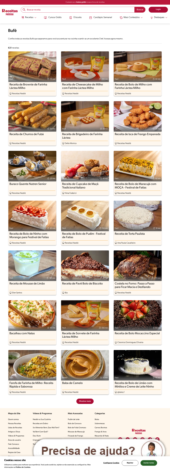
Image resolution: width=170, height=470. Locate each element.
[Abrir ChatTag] (99, 451)
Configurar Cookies (111, 463)
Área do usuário (14, 440)
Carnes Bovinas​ (101, 428)
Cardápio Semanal (103, 17)
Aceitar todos (148, 463)
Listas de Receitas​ (15, 428)
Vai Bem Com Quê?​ (40, 432)
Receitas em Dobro (40, 424)
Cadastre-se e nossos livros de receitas (85, 2)
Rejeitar (130, 463)
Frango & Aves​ (101, 432)
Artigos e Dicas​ (14, 432)
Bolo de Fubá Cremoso (77, 428)
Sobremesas (100, 424)
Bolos (97, 419)
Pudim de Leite (74, 419)
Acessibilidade (14, 448)
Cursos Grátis (54, 17)
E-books (78, 17)
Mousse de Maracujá (76, 432)
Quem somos (13, 419)
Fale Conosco (13, 444)
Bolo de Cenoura (74, 424)
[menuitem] (29, 18)
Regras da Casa (14, 452)
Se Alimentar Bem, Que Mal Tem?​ (46, 428)
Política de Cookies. (23, 467)
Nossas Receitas (14, 424)
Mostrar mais (85, 401)
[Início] (10, 12)
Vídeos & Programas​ (16, 436)
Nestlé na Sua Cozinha (42, 419)
